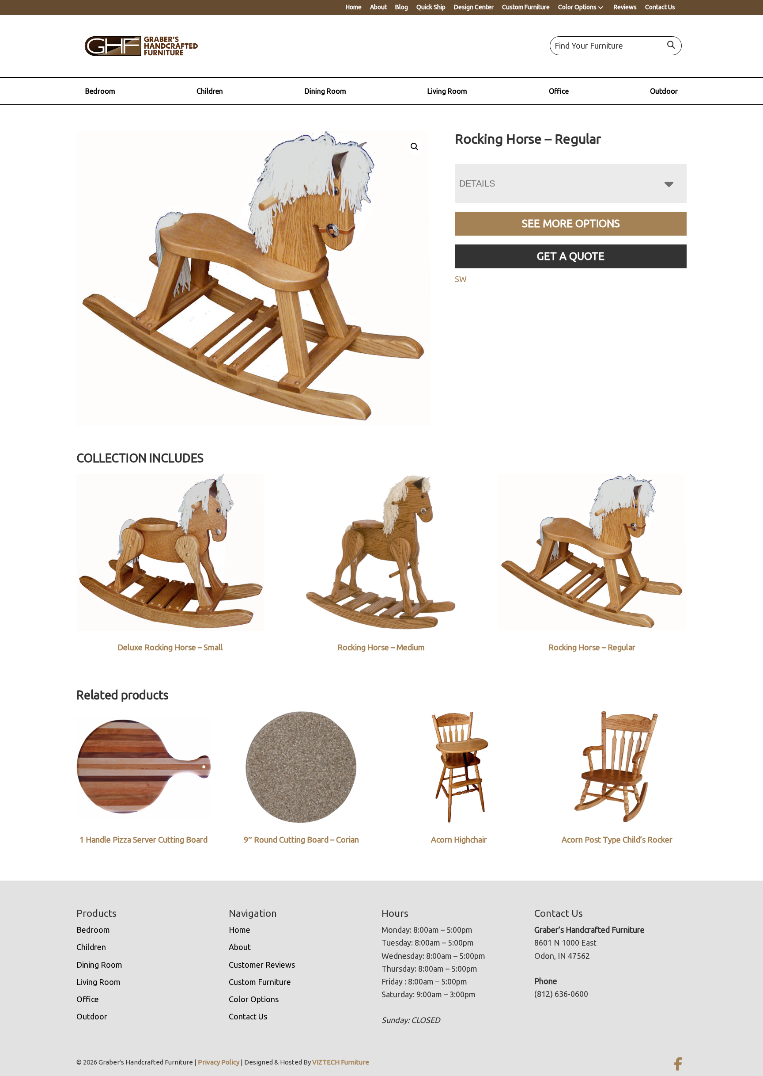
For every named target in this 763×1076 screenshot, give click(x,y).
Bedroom (100, 91)
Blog (401, 7)
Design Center (474, 7)
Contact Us (660, 7)
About (378, 7)
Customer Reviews (262, 964)
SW (461, 279)
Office (559, 91)
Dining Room (325, 91)
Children (209, 91)
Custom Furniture (526, 7)
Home (354, 7)
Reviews (625, 7)
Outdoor (664, 91)
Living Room (447, 91)
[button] (415, 147)
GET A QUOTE (570, 256)
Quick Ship (431, 7)
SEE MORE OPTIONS (571, 223)
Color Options (577, 7)
